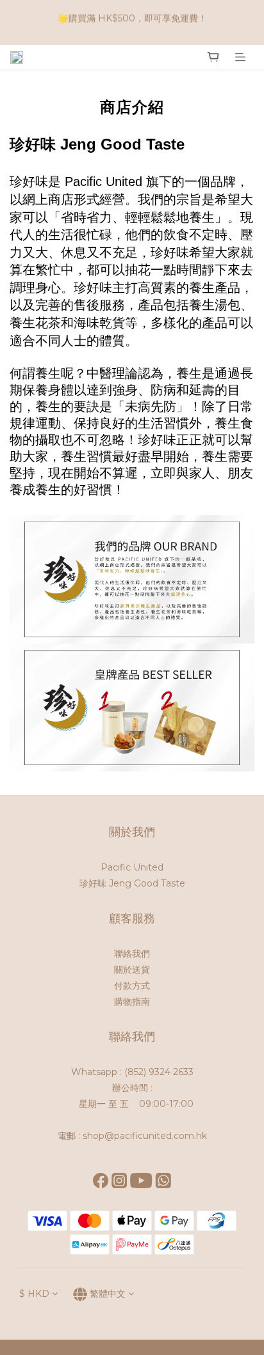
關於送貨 (132, 969)
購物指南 (132, 1001)
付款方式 (132, 985)
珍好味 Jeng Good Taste (132, 883)
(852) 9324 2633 (159, 1072)
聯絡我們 (132, 953)
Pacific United (132, 867)
